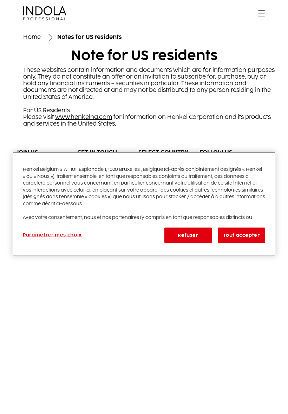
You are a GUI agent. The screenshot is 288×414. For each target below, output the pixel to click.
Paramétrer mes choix (52, 235)
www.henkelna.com (83, 117)
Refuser (188, 235)
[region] (144, 204)
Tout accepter (241, 235)
